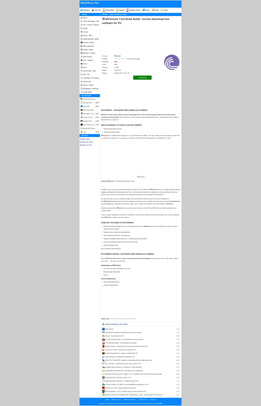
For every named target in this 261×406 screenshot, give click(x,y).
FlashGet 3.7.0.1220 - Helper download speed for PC (142, 388)
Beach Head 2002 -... (89, 110)
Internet (85, 28)
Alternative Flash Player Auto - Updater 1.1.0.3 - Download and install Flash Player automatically (142, 374)
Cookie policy (143, 399)
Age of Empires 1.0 (88, 124)
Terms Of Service (130, 399)
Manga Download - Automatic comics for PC (142, 377)
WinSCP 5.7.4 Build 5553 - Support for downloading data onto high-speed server (142, 360)
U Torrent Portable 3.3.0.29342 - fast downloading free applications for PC (142, 384)
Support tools (87, 81)
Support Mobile (87, 92)
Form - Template (88, 60)
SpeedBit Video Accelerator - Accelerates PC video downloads (142, 367)
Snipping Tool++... (88, 121)
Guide (157, 10)
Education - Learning (89, 53)
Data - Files (86, 74)
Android (121, 10)
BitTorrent (117, 56)
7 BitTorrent (113, 319)
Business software (88, 42)
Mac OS (98, 10)
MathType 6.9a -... (88, 102)
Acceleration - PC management (91, 78)
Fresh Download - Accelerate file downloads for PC (142, 357)
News (166, 10)
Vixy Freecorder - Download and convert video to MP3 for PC (142, 363)
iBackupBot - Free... (89, 113)
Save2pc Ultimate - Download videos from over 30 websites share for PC (142, 346)
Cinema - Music (87, 35)
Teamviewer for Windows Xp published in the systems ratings (142, 332)
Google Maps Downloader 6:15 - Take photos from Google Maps (142, 370)
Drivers (85, 64)
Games (85, 18)
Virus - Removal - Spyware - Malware (91, 25)
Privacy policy (116, 399)
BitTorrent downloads (123, 319)
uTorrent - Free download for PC (142, 336)
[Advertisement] (140, 40)
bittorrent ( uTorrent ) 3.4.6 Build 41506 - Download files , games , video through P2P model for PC (142, 395)
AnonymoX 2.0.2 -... (89, 117)
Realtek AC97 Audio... (89, 128)
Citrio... (85, 132)
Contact (153, 399)
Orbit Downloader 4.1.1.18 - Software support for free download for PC (142, 391)
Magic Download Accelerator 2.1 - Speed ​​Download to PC (142, 381)
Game (147, 10)
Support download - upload (91, 39)
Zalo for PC (86, 106)
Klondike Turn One (86, 145)
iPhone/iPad (110, 10)
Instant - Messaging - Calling (91, 21)
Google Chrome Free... (89, 99)
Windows (86, 10)
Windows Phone (134, 10)
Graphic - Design (88, 49)
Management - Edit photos (91, 88)
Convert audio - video (89, 71)
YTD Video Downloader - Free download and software (142, 343)
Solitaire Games (85, 139)
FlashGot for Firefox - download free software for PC (142, 350)
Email (84, 67)
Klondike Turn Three (86, 142)
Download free (142, 329)
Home (107, 399)
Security (85, 32)
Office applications (88, 46)
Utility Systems (87, 56)
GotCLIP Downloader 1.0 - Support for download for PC (142, 353)
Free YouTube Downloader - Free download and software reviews (142, 339)
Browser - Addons (88, 85)
